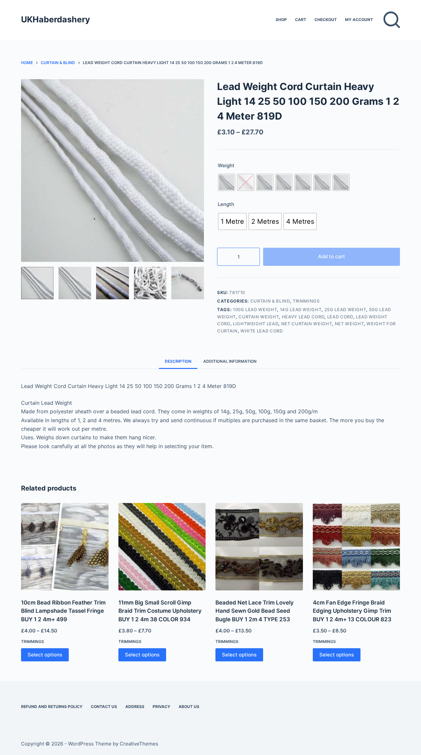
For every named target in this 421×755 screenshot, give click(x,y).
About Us (189, 706)
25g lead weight (345, 309)
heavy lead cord (303, 316)
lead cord (340, 316)
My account (359, 19)
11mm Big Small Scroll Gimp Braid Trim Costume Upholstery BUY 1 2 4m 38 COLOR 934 (160, 611)
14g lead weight (301, 309)
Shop (281, 19)
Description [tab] (178, 361)
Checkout (325, 19)
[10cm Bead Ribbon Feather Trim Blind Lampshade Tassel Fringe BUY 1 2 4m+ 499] (65, 546)
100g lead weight (255, 309)
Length (226, 204)
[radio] (226, 182)
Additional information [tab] (230, 361)
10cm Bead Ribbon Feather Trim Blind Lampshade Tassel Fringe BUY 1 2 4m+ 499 (63, 611)
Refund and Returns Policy (52, 706)
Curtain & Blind (270, 301)
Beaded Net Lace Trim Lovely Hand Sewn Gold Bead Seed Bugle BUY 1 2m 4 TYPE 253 (254, 611)
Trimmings (306, 301)
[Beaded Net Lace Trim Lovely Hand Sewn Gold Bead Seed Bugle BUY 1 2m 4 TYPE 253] (259, 546)
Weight (226, 165)
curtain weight (258, 316)
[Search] (392, 19)
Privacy (161, 706)
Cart (300, 19)
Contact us (104, 706)
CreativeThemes (139, 744)
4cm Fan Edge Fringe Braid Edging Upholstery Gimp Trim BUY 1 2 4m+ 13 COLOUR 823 (352, 611)
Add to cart (331, 256)
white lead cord (261, 330)
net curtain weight (306, 323)
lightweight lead (255, 323)
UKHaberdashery (55, 19)
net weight (349, 323)
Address (134, 706)
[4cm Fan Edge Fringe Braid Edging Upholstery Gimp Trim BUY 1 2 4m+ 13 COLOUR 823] (356, 546)
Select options (45, 655)
